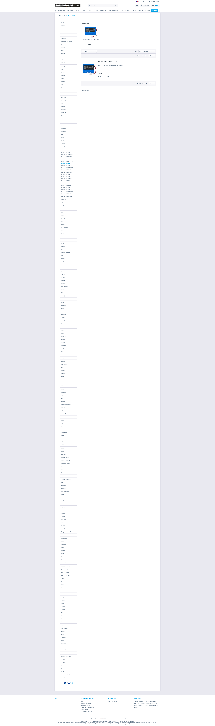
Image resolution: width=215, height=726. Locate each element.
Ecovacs (63, 237)
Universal (63, 488)
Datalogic (63, 66)
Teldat (62, 376)
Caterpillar (63, 528)
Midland (63, 277)
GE (61, 311)
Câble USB (63, 563)
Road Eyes (63, 296)
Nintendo (63, 401)
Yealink (62, 119)
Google (62, 594)
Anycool (63, 494)
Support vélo (64, 653)
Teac (62, 398)
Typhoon (63, 665)
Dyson (62, 289)
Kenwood (63, 268)
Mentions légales (85, 705)
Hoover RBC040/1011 (67, 165)
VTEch (62, 348)
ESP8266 (63, 63)
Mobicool (63, 535)
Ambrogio (63, 202)
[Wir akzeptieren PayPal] (68, 683)
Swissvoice (63, 336)
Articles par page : (142, 55)
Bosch (62, 383)
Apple (62, 547)
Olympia (63, 516)
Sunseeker (63, 112)
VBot (62, 249)
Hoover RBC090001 (66, 194)
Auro (62, 497)
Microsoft (63, 407)
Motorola (63, 342)
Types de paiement (86, 709)
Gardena (63, 317)
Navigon (63, 631)
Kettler (62, 35)
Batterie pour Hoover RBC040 (91, 39)
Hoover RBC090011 (66, 196)
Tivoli (62, 395)
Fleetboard (63, 199)
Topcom (63, 525)
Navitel (62, 302)
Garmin (62, 591)
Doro (62, 367)
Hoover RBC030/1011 (67, 154)
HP (61, 473)
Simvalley (63, 519)
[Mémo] (137, 5)
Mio (61, 622)
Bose (62, 125)
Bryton (62, 60)
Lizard (62, 209)
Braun (62, 333)
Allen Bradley (64, 227)
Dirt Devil (63, 233)
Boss (62, 28)
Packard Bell (64, 414)
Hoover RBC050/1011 (67, 176)
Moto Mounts (64, 628)
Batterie (63, 550)
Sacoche (63, 640)
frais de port (103, 718)
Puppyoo (63, 246)
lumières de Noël (65, 674)
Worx (62, 115)
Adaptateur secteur (66, 476)
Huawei (62, 258)
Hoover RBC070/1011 (67, 183)
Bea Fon (63, 501)
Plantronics (63, 345)
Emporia (63, 370)
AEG (62, 351)
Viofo (62, 84)
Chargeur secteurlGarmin (67, 532)
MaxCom (63, 513)
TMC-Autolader (65, 491)
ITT (61, 510)
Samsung (63, 643)
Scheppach (64, 109)
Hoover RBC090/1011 (67, 191)
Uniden (62, 308)
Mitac (62, 625)
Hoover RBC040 (65, 163)
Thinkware (63, 87)
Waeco (62, 541)
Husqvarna (63, 314)
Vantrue (63, 91)
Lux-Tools (63, 100)
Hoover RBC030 (65, 152)
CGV (82, 701)
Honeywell (63, 81)
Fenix (62, 584)
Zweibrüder (64, 678)
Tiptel (62, 522)
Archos (62, 420)
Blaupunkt (63, 560)
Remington (63, 485)
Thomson (63, 128)
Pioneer (63, 283)
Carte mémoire (65, 569)
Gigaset (63, 320)
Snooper (63, 280)
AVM (62, 355)
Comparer (102, 77)
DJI (61, 44)
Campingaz (64, 538)
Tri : (136, 51)
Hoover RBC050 (65, 174)
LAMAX (62, 274)
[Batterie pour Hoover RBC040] (90, 32)
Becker (62, 553)
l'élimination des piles (86, 711)
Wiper (62, 215)
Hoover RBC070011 (66, 185)
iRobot (62, 603)
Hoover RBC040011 (66, 170)
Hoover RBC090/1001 (67, 189)
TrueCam (63, 255)
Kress (62, 94)
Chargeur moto (65, 572)
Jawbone (63, 609)
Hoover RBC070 (65, 181)
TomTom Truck (64, 662)
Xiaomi (62, 330)
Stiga (62, 212)
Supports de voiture (66, 656)
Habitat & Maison (65, 460)
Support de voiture (65, 650)
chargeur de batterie (66, 479)
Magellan (63, 615)
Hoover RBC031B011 (67, 161)
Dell (62, 410)
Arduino (63, 25)
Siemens (63, 324)
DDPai (62, 292)
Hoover (63, 150)
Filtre (86, 51)
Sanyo (62, 448)
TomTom (63, 659)
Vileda (62, 671)
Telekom (63, 361)
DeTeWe (63, 339)
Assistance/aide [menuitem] (154, 1)
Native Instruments (66, 404)
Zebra (62, 78)
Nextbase (63, 305)
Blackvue (63, 556)
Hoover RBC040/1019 (67, 167)
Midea (62, 240)
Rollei (62, 50)
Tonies (62, 22)
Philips (62, 299)
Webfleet (63, 224)
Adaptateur (63, 544)
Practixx (63, 106)
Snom (62, 389)
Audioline (63, 373)
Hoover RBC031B (66, 159)
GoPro (62, 597)
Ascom (62, 438)
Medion (62, 619)
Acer (62, 265)
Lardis (62, 122)
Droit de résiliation (86, 703)
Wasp (62, 69)
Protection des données (87, 707)
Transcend (63, 53)
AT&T (62, 221)
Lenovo (62, 612)
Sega (62, 482)
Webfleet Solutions (65, 457)
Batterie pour (85, 90)
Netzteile (63, 417)
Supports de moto (65, 252)
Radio (62, 442)
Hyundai (63, 75)
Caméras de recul (65, 566)
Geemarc (63, 507)
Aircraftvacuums (65, 131)
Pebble (62, 261)
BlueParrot (63, 218)
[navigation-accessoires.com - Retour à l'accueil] (68, 6)
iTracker (63, 606)
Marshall (63, 47)
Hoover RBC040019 (66, 172)
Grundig (63, 600)
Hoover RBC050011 (66, 178)
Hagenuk (63, 379)
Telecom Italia (64, 432)
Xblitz (62, 271)
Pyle (62, 134)
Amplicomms (64, 364)
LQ (61, 466)
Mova (62, 103)
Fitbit (62, 587)
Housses (63, 327)
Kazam (62, 72)
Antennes (63, 392)
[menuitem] (103, 5)
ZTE (62, 429)
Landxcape (63, 97)
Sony (62, 646)
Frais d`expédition (112, 701)
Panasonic (63, 637)
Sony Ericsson (64, 286)
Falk (62, 581)
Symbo (62, 137)
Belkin (62, 504)
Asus (62, 230)
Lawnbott (63, 206)
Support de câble (65, 463)
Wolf (62, 386)
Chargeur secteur (65, 575)
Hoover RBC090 (65, 187)
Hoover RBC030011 (66, 157)
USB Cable (63, 38)
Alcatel (62, 435)
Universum (63, 454)
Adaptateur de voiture (66, 41)
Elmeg (62, 358)
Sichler (62, 243)
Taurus (62, 140)
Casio (62, 32)
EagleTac (63, 578)
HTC (62, 423)
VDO (62, 668)
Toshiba (63, 445)
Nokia (62, 634)
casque (62, 451)
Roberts (63, 143)
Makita (62, 469)
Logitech (63, 146)
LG (61, 426)
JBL (62, 56)
